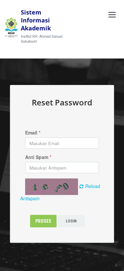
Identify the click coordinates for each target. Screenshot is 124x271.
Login (71, 221)
